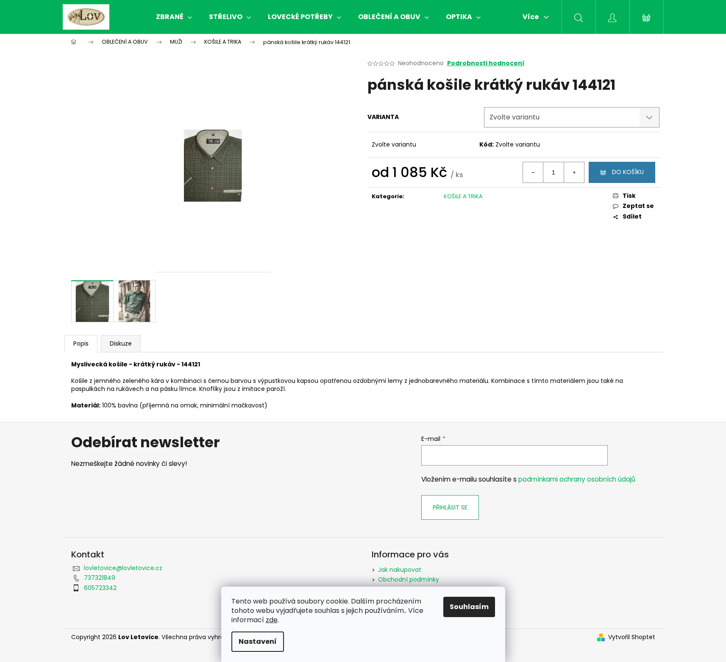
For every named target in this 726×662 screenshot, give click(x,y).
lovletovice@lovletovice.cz (123, 568)
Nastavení (258, 641)
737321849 (99, 577)
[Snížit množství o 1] (533, 172)
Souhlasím (469, 607)
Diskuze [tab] (121, 343)
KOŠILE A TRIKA (463, 196)
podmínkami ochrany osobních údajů (576, 479)
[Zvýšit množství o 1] (574, 172)
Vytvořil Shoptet (631, 637)
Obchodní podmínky (408, 579)
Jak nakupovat (399, 569)
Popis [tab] (81, 343)
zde (272, 620)
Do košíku (628, 172)
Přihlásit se (450, 507)
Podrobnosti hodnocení (485, 63)
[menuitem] (173, 17)
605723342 (100, 588)
